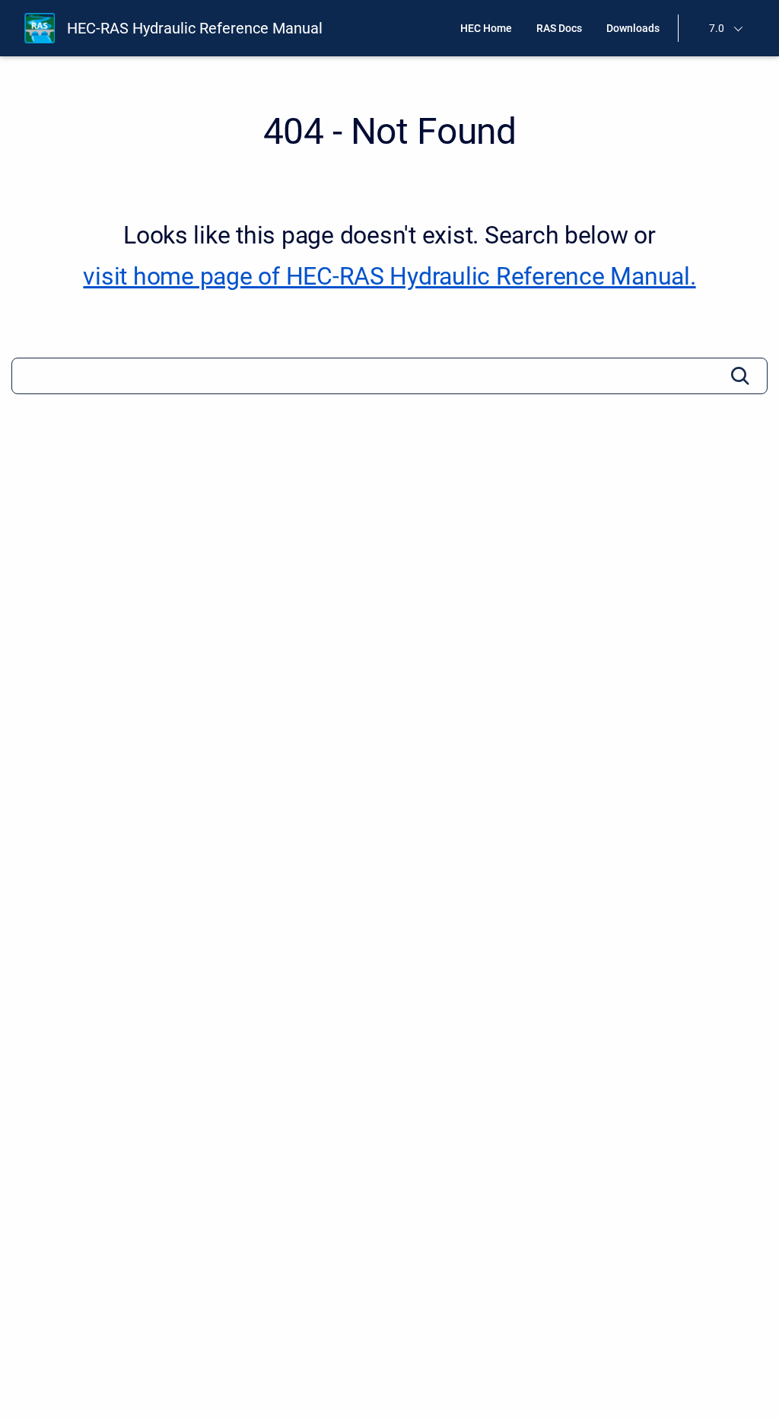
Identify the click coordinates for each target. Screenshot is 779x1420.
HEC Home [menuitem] (486, 28)
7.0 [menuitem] (716, 28)
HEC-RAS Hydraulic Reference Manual (195, 28)
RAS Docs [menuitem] (559, 28)
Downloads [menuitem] (633, 28)
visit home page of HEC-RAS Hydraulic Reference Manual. (389, 276)
